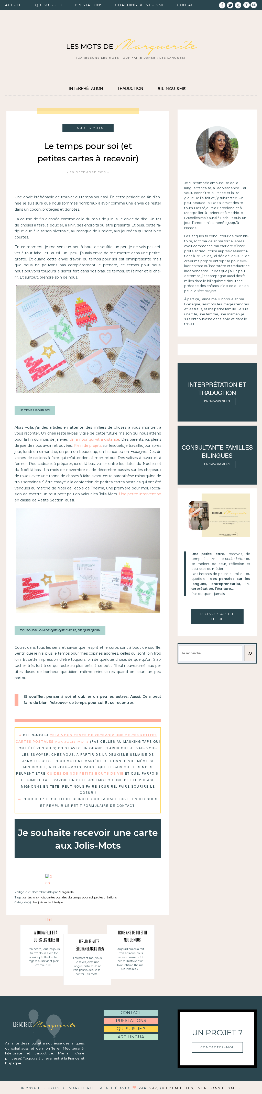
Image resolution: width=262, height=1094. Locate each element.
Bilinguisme (171, 88)
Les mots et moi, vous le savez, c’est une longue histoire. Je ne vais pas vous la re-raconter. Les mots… (87, 966)
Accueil (14, 5)
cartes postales (57, 897)
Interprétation (86, 88)
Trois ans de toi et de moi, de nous (132, 937)
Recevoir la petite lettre (217, 616)
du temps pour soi (80, 897)
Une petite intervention (140, 494)
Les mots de (131, 46)
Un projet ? (217, 1032)
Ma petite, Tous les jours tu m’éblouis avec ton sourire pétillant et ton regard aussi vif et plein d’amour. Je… (44, 957)
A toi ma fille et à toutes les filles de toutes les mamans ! (45, 937)
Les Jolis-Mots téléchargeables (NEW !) (89, 946)
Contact (186, 5)
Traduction (130, 88)
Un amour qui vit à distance (94, 439)
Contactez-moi (217, 1047)
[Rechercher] (249, 653)
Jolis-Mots (76, 741)
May (153, 1088)
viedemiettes (177, 1088)
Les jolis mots (42, 902)
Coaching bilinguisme (140, 5)
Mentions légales (219, 1088)
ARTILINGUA (131, 1037)
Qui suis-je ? (48, 5)
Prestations (89, 5)
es (254, 4)
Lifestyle (57, 902)
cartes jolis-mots (34, 897)
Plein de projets (88, 445)
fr (246, 4)
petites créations (105, 897)
